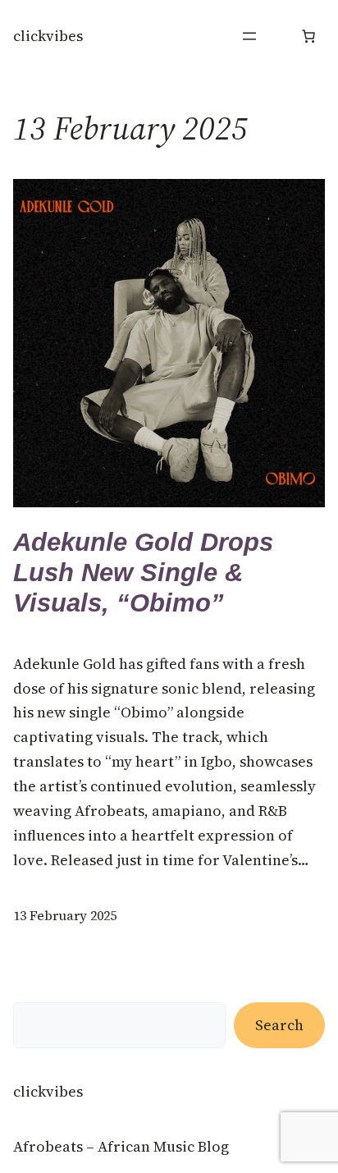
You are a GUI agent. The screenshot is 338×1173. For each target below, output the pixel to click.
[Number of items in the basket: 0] (308, 36)
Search (279, 1025)
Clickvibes (48, 35)
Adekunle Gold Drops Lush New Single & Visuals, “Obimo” (143, 572)
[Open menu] (249, 36)
